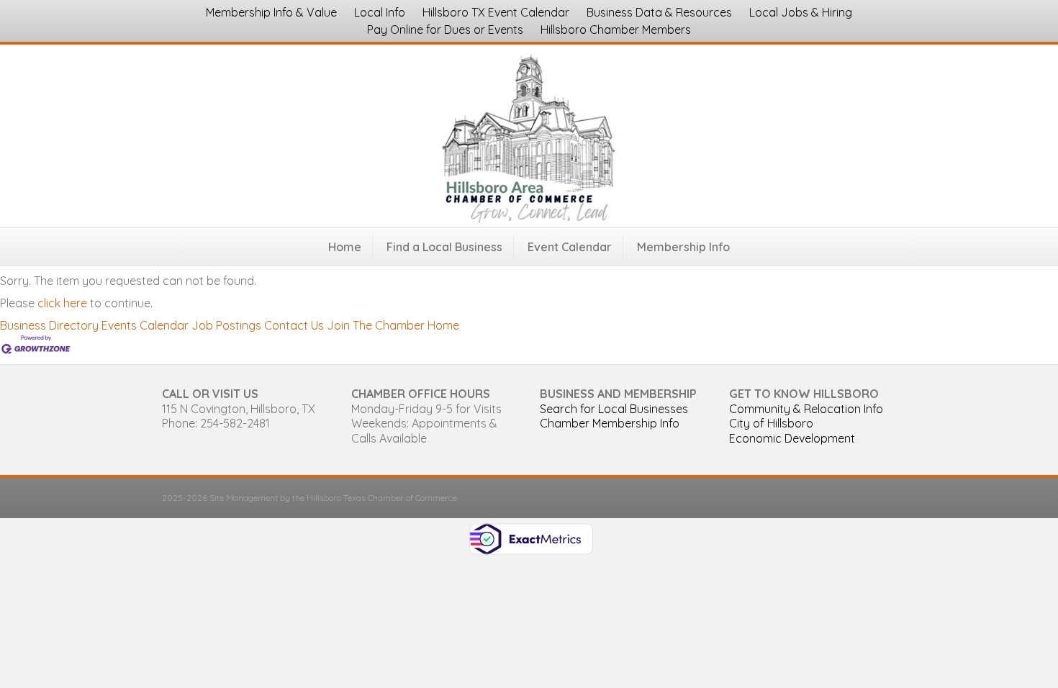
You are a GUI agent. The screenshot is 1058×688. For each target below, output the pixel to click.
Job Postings (226, 325)
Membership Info (683, 247)
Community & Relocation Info (806, 409)
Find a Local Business (444, 247)
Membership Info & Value (271, 12)
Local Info (379, 12)
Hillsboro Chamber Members (616, 29)
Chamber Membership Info (609, 423)
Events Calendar (145, 325)
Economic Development (792, 438)
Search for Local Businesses (614, 409)
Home (344, 247)
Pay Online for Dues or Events (445, 29)
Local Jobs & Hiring (800, 12)
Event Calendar (570, 247)
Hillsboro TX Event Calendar (495, 12)
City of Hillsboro (771, 423)
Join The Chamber (376, 325)
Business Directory (49, 325)
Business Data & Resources (659, 12)
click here (62, 303)
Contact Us (294, 325)
